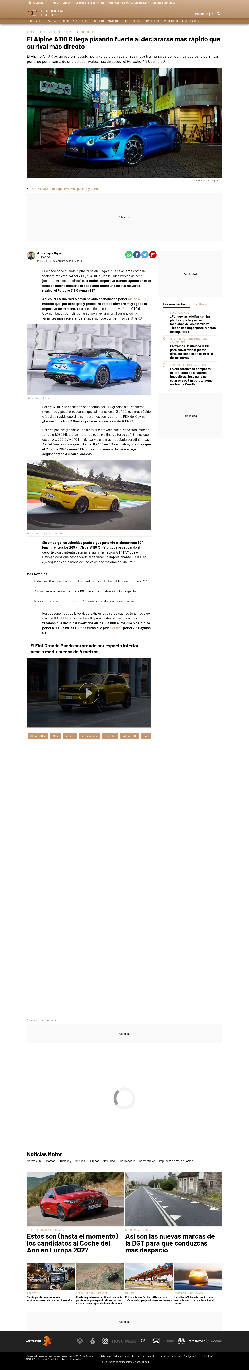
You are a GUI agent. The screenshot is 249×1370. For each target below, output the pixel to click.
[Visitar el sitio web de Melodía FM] (181, 1341)
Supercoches (132, 20)
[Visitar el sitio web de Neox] (105, 1341)
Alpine (70, 736)
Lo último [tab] (200, 304)
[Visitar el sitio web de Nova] (117, 1341)
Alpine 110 (129, 736)
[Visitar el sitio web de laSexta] (92, 1341)
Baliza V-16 (68, 2)
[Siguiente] (220, 3)
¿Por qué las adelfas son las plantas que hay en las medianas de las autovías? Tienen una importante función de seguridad (193, 324)
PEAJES (129, 1293)
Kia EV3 (57, 2)
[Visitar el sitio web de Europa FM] (168, 1341)
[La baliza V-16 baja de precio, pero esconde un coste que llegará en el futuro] (198, 1276)
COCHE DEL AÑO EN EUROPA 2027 (46, 1229)
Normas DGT (36, 20)
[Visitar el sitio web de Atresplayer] (199, 1341)
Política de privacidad (124, 1356)
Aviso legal (106, 1356)
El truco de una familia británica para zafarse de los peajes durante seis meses (148, 1299)
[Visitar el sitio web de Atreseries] (143, 1341)
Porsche (116, 628)
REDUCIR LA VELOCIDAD (139, 1229)
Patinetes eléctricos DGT (164, 2)
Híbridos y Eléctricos (75, 20)
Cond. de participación (169, 1356)
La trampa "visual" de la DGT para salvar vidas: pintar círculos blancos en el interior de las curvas (191, 352)
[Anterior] (50, 3)
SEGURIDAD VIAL (179, 312)
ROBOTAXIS (33, 1293)
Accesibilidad (142, 1361)
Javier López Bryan (49, 253)
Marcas (52, 20)
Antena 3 (32, 1020)
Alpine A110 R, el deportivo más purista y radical (66, 189)
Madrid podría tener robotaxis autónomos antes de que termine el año (85, 601)
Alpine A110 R (137, 299)
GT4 (55, 736)
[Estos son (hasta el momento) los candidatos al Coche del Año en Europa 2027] (75, 1199)
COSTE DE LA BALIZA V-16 (188, 1293)
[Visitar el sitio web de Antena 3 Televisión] (79, 1341)
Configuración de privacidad (198, 1356)
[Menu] (218, 21)
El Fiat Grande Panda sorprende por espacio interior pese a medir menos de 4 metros (84, 648)
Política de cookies (146, 1356)
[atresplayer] (202, 14)
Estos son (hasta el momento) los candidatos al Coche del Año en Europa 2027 (90, 581)
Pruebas (98, 20)
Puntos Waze (112, 2)
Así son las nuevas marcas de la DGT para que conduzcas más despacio (85, 591)
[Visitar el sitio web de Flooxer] (216, 1341)
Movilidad (113, 20)
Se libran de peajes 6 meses (89, 2)
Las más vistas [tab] (174, 304)
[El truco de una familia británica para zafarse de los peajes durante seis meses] (149, 1276)
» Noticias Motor (47, 1020)
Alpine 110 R (37, 736)
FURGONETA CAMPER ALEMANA (188, 364)
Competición (152, 20)
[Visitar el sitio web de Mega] (130, 1341)
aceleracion (89, 736)
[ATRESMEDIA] (39, 1341)
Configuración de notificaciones (117, 1361)
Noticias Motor (44, 1154)
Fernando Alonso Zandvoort (135, 2)
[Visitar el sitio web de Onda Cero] (156, 1341)
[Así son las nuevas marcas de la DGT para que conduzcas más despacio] (173, 1199)
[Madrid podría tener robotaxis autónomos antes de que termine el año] (51, 1276)
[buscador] (218, 14)
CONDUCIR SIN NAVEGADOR (92, 1293)
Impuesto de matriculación (181, 20)
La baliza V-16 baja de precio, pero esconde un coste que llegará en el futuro (194, 1300)
